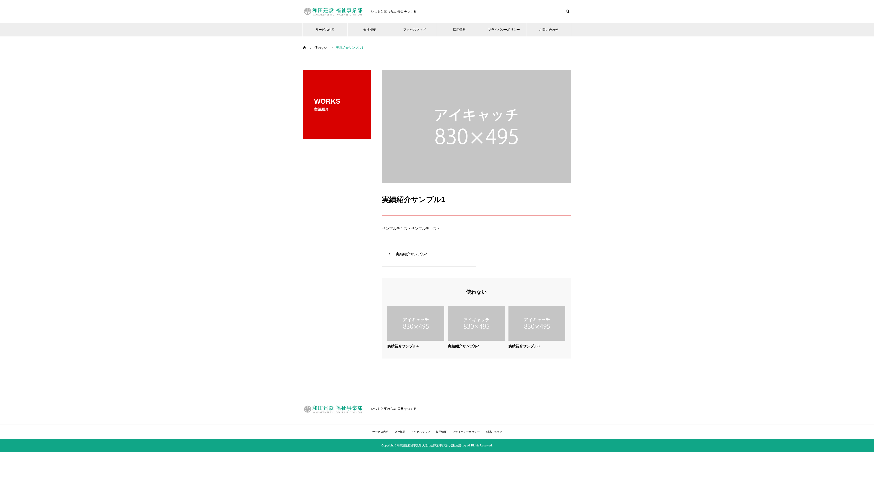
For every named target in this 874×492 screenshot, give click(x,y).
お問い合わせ (548, 29)
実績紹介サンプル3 (524, 346)
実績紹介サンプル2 (463, 346)
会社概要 (369, 29)
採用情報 (459, 29)
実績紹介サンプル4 (403, 346)
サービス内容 (325, 29)
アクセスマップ (414, 29)
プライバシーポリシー (504, 29)
